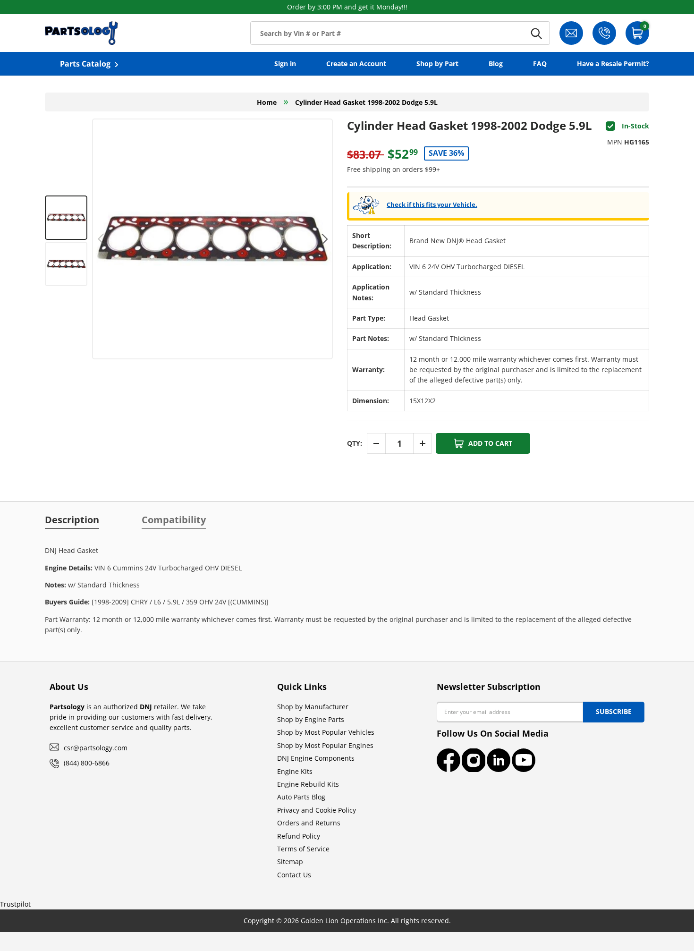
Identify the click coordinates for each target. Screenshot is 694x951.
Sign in (285, 63)
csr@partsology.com (95, 747)
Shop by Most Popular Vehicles (325, 732)
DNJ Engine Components (316, 758)
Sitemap (290, 861)
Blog (496, 63)
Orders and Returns (308, 822)
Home (267, 102)
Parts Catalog (85, 64)
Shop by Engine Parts (310, 719)
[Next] (323, 239)
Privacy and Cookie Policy (316, 810)
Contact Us (294, 874)
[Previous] (101, 239)
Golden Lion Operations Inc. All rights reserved (375, 920)
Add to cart (490, 443)
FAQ (540, 63)
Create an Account (356, 63)
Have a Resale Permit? (613, 63)
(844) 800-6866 (87, 762)
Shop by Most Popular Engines (325, 745)
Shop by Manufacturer (312, 706)
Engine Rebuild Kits (308, 784)
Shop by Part (437, 63)
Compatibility (174, 520)
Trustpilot (15, 904)
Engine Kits (295, 771)
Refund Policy (298, 836)
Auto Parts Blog (301, 796)
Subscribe (614, 711)
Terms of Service (303, 848)
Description (72, 520)
